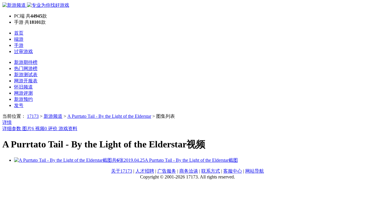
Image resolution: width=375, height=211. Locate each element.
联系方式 (210, 171)
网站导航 (254, 171)
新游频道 (53, 116)
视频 (41, 128)
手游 (18, 45)
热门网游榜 (26, 68)
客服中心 (232, 171)
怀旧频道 (23, 86)
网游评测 (23, 93)
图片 (28, 128)
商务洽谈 (188, 171)
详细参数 (12, 128)
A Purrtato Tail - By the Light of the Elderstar (109, 116)
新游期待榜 (26, 62)
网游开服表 (26, 80)
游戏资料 (68, 128)
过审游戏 (23, 51)
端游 (18, 39)
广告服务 (166, 171)
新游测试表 (26, 74)
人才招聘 (144, 171)
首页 (18, 32)
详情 (7, 122)
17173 (33, 116)
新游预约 (23, 99)
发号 (18, 105)
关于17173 (121, 171)
